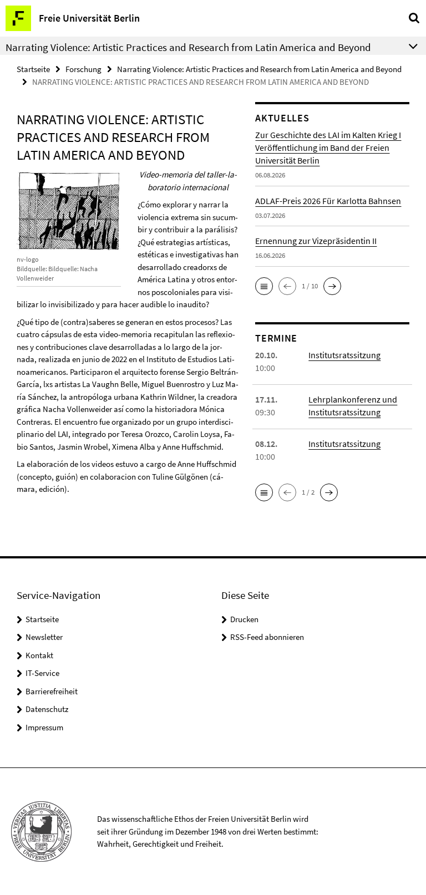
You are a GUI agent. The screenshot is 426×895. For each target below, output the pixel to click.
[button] (264, 286)
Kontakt (39, 655)
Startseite (33, 69)
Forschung (83, 69)
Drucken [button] (244, 619)
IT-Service (42, 673)
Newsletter (44, 637)
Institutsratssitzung (344, 354)
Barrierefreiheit (52, 691)
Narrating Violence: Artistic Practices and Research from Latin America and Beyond (259, 69)
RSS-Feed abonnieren (267, 637)
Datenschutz (47, 709)
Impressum (44, 727)
